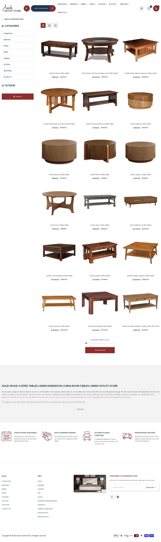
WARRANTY (41, 505)
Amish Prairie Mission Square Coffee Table (141, 73)
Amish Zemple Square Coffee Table (140, 276)
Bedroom (7, 40)
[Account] (142, 8)
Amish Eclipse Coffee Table (140, 124)
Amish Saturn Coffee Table (59, 175)
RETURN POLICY (43, 513)
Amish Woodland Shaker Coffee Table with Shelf (140, 326)
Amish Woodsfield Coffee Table (100, 326)
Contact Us (6, 509)
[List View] (55, 25)
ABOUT (40, 481)
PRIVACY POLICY (43, 517)
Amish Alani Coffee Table (100, 225)
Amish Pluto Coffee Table (99, 175)
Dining (6, 46)
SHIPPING (41, 485)
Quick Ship (7, 71)
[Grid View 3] (43, 25)
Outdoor (7, 58)
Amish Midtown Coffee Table (140, 225)
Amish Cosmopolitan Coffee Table (59, 276)
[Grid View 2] (49, 25)
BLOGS (40, 497)
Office (6, 52)
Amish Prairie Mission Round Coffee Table (59, 124)
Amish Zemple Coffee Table (59, 326)
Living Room (8, 33)
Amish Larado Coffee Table (100, 276)
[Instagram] (118, 497)
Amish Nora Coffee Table (59, 225)
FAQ (39, 493)
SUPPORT (41, 489)
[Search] (52, 8)
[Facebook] (112, 497)
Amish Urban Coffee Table (59, 73)
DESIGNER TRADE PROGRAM (47, 501)
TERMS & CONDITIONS (45, 509)
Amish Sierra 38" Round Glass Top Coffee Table (100, 73)
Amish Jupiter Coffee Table (140, 175)
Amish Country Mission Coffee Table (100, 124)
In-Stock (7, 64)
